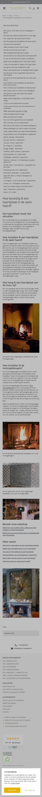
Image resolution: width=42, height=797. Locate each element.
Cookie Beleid (15, 783)
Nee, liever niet (30, 790)
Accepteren (12, 790)
